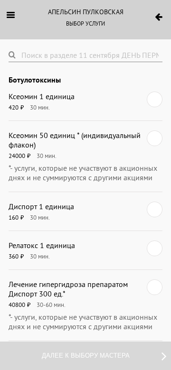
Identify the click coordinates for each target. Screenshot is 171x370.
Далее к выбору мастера (86, 355)
